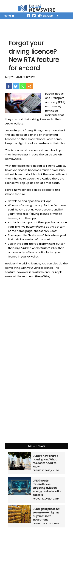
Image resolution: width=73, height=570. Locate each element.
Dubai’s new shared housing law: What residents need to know (45, 461)
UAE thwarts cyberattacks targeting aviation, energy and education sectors (47, 488)
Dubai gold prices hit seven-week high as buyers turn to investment (46, 514)
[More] (29, 86)
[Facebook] (9, 86)
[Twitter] (16, 86)
